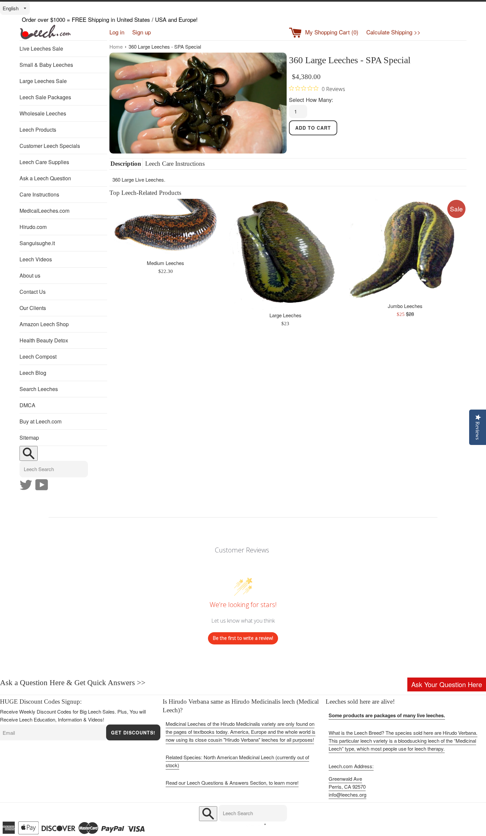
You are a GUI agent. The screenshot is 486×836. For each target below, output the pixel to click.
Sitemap (29, 437)
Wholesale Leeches (43, 113)
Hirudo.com (33, 227)
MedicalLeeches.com (44, 210)
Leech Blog (33, 372)
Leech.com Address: (351, 766)
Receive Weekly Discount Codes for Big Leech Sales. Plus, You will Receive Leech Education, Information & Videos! (73, 715)
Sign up (141, 32)
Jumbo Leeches (405, 305)
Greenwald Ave (345, 778)
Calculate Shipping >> (393, 32)
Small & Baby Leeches (46, 64)
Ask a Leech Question (45, 178)
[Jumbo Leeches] (405, 250)
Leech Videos (36, 259)
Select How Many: (311, 100)
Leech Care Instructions (175, 163)
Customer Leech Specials (50, 146)
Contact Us (33, 291)
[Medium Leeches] (165, 228)
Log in (116, 32)
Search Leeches (39, 389)
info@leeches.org (347, 794)
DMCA (27, 405)
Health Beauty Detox (44, 340)
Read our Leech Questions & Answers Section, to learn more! (232, 782)
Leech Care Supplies (44, 162)
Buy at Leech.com (40, 421)
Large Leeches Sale (43, 81)
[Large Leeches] (285, 254)
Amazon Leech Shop (44, 324)
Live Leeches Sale (41, 48)
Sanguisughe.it (37, 243)
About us (30, 275)
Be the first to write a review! (243, 638)
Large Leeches (285, 315)
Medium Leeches (165, 262)
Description (125, 163)
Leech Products (38, 129)
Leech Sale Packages (45, 97)
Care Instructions (39, 194)
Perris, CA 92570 (347, 786)
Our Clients (33, 308)
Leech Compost (38, 356)
